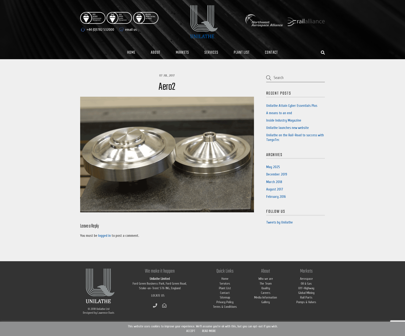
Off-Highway (306, 288)
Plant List (242, 52)
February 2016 (276, 197)
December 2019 (276, 174)
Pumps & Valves (306, 302)
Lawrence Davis (105, 312)
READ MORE (209, 331)
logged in (104, 235)
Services (211, 52)
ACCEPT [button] (190, 331)
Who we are (265, 279)
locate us (158, 295)
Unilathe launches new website (287, 128)
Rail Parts (306, 297)
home (131, 52)
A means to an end (279, 113)
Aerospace (306, 279)
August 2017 (274, 189)
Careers (265, 293)
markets (182, 52)
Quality (265, 288)
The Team (265, 283)
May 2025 (273, 167)
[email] (164, 305)
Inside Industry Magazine (283, 120)
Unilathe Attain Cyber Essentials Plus (291, 106)
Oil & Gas (306, 283)
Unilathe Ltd (102, 309)
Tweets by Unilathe (279, 222)
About (155, 52)
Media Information (265, 297)
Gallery (265, 302)
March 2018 (274, 182)
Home (224, 279)
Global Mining (306, 293)
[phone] (155, 305)
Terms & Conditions (225, 307)
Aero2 (167, 87)
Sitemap (225, 297)
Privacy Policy (225, 302)
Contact (271, 52)
